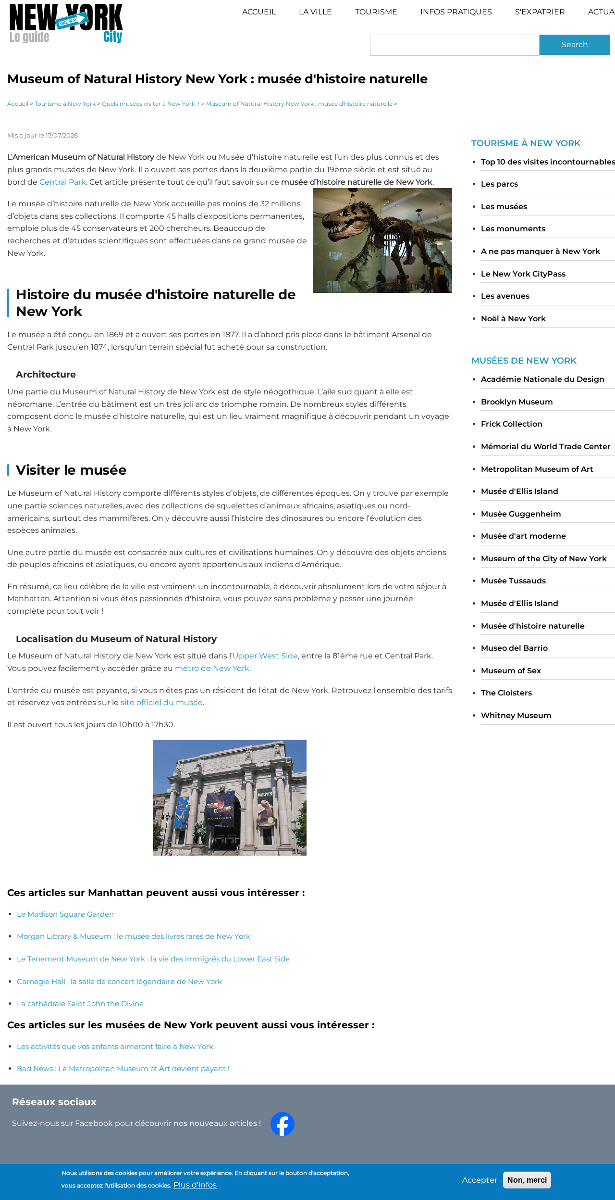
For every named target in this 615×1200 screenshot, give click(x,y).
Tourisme (382, 15)
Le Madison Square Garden (65, 914)
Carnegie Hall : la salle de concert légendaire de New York (119, 981)
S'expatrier (540, 11)
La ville (315, 11)
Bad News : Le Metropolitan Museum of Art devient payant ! (123, 1068)
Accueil (259, 11)
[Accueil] (66, 23)
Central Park (62, 182)
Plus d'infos (195, 1184)
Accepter (479, 1180)
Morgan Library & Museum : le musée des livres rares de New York (133, 936)
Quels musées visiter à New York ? (151, 103)
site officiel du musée (162, 702)
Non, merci (527, 1180)
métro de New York (212, 668)
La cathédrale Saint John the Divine (80, 1003)
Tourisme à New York (65, 103)
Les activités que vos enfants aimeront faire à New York (115, 1046)
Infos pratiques (456, 11)
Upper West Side (265, 655)
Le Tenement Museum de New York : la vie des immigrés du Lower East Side (153, 958)
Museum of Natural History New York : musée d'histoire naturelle (299, 103)
